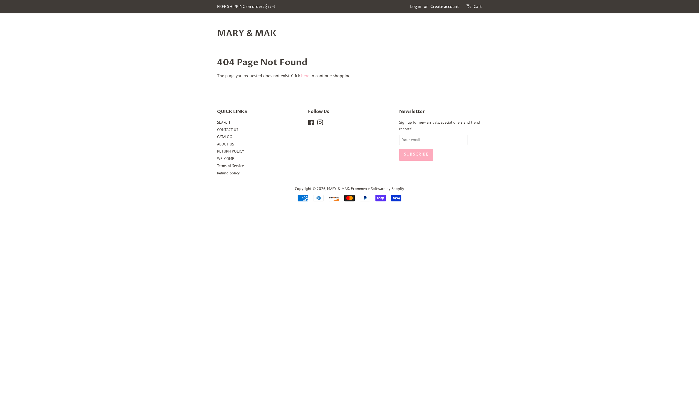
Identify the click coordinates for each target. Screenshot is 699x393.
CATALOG (224, 136)
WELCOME (225, 158)
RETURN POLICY (230, 151)
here (305, 75)
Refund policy (228, 173)
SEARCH (223, 122)
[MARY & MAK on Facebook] (311, 123)
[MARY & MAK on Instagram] (320, 123)
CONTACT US (227, 129)
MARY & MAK (247, 33)
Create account (444, 6)
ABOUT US (225, 144)
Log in (415, 6)
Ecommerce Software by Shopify (377, 188)
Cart (477, 6)
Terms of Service (230, 165)
